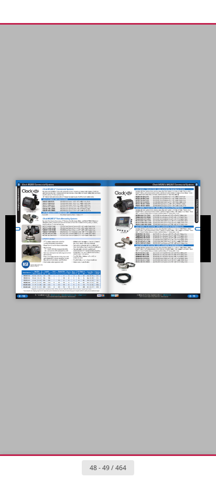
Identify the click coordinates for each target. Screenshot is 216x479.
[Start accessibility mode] (60, 11)
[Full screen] (201, 11)
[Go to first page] (47, 467)
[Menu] (14, 11)
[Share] (178, 11)
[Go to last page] (168, 467)
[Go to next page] (145, 467)
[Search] (37, 11)
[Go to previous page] (70, 467)
